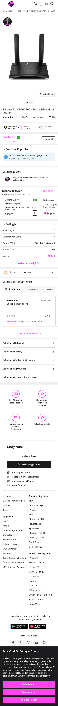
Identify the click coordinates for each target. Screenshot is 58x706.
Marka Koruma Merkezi (14, 501)
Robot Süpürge (36, 505)
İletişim (6, 510)
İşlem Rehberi (9, 539)
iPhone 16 (34, 576)
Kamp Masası (35, 604)
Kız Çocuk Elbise (36, 562)
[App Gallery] (37, 626)
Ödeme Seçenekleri (12, 530)
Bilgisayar (22, 11)
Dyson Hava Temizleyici (40, 595)
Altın (31, 501)
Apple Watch (35, 528)
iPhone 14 (34, 510)
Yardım (6, 526)
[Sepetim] (35, 4)
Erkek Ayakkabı (36, 537)
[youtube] (36, 645)
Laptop (32, 581)
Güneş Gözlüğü (36, 572)
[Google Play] (19, 626)
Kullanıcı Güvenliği (11, 544)
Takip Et (49, 139)
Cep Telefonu (35, 547)
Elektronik (10, 11)
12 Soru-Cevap (9, 141)
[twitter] (21, 645)
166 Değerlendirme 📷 (32, 117)
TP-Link (51, 256)
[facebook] (13, 645)
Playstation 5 (35, 524)
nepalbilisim (9, 137)
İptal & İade (8, 535)
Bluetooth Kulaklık (37, 533)
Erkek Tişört (34, 542)
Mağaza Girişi (29, 456)
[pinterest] (44, 645)
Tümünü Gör (47, 191)
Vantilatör (33, 585)
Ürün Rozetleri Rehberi (13, 562)
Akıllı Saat (33, 514)
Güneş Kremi (35, 590)
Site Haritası (8, 553)
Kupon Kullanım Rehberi (14, 558)
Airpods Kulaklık (36, 519)
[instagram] (28, 645)
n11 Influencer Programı (14, 567)
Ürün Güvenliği (10, 549)
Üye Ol (6, 521)
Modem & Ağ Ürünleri (39, 11)
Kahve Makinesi (36, 599)
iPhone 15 (34, 558)
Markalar (7, 505)
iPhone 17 (34, 567)
